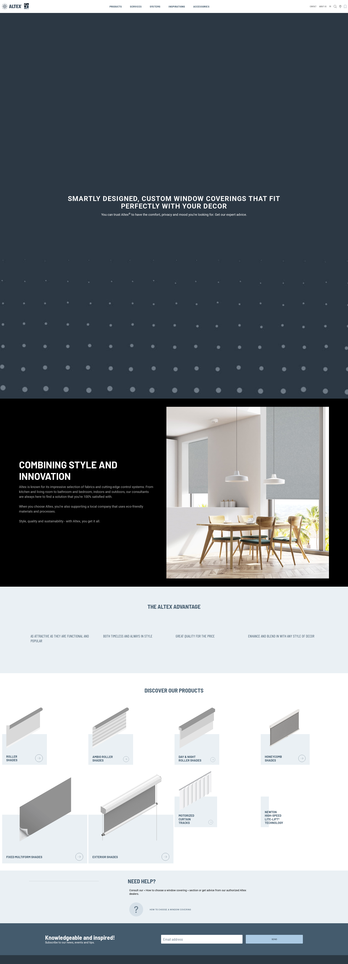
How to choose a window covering (170, 909)
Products (116, 6)
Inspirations (177, 6)
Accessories (201, 6)
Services (136, 6)
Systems (155, 6)
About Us (323, 6)
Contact (313, 6)
